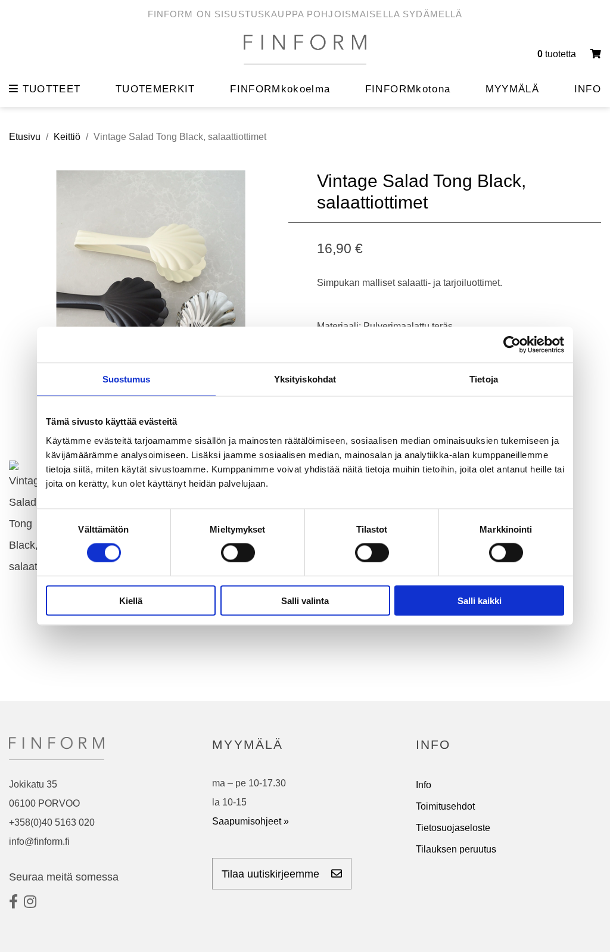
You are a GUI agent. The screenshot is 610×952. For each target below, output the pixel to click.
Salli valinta (305, 600)
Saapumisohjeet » (250, 821)
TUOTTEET (49, 89)
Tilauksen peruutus (456, 849)
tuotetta (557, 54)
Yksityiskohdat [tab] (305, 379)
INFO (587, 89)
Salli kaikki (480, 600)
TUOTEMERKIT (155, 89)
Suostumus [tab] (126, 379)
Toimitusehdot (445, 806)
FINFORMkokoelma (280, 89)
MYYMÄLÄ (512, 89)
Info (423, 785)
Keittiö (67, 137)
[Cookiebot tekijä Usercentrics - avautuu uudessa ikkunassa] (512, 345)
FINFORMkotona (408, 89)
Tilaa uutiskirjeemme (272, 874)
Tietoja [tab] (483, 379)
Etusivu (25, 137)
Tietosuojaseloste (453, 828)
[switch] (238, 552)
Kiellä (130, 600)
